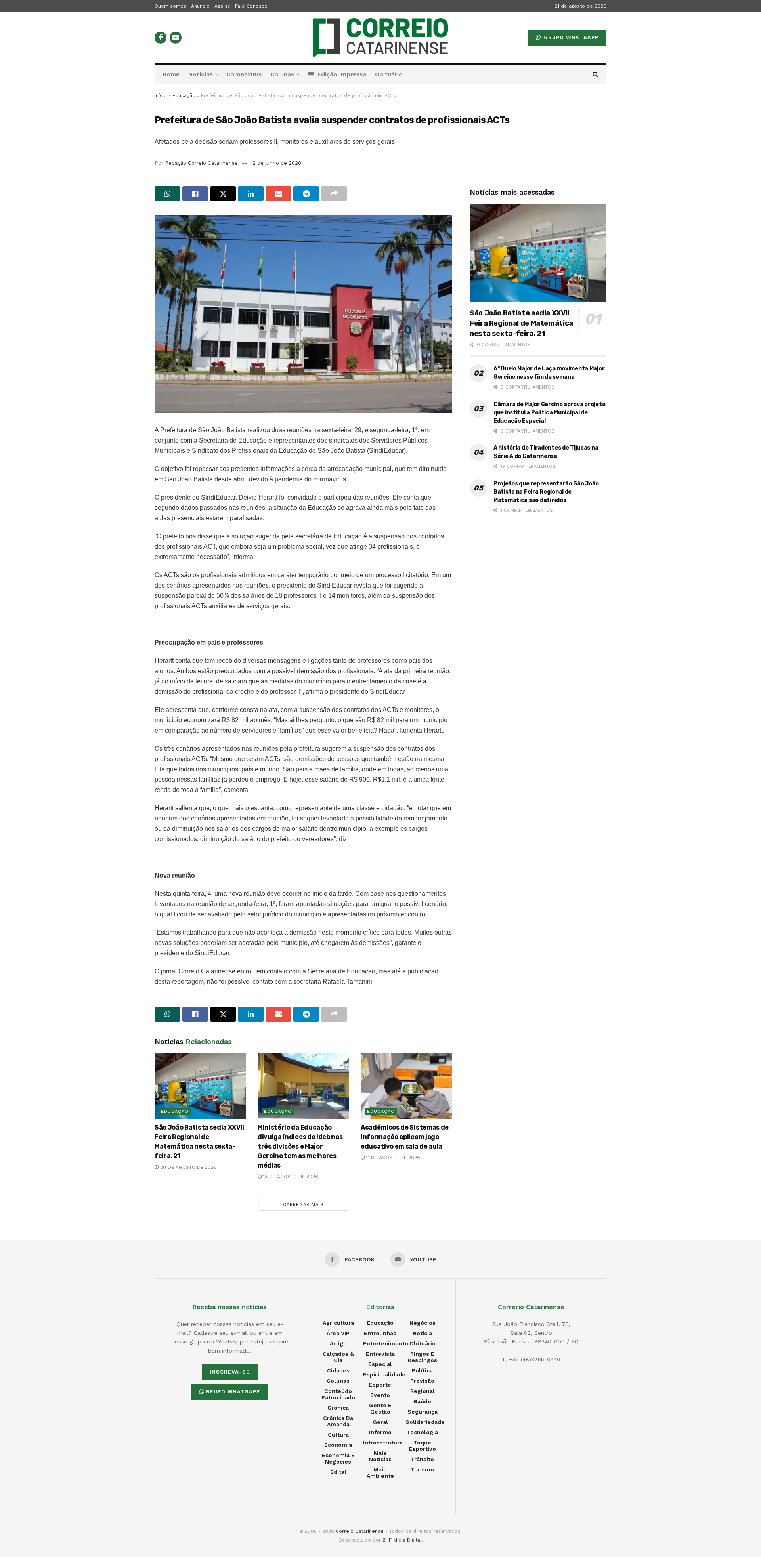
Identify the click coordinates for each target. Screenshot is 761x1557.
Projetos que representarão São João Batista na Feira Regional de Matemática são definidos (546, 492)
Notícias (200, 74)
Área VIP (338, 1333)
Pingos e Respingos (422, 1357)
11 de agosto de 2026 (392, 1157)
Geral (380, 1422)
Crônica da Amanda (338, 1421)
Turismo (422, 1469)
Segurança (422, 1411)
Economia (338, 1445)
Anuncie (200, 6)
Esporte (380, 1384)
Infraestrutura (383, 1442)
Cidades (338, 1370)
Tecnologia (422, 1432)
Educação (183, 95)
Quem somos (170, 6)
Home (171, 74)
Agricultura (338, 1323)
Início (161, 95)
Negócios (422, 1323)
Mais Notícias (380, 1456)
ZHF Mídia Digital (402, 1540)
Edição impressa (341, 74)
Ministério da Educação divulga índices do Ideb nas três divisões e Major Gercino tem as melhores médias (300, 1146)
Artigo (338, 1343)
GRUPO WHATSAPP (570, 37)
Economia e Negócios (338, 1458)
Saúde (422, 1401)
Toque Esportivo (422, 1445)
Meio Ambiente (380, 1472)
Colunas (282, 74)
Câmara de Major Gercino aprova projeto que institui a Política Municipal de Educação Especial (549, 412)
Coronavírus (244, 74)
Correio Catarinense (360, 1531)
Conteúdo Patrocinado (338, 1394)
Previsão (422, 1381)
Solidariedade (425, 1422)
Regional (422, 1391)
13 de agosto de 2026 (290, 1176)
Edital (338, 1472)
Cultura (338, 1434)
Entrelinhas (380, 1333)
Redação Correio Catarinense (201, 163)
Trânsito (422, 1459)
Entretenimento (385, 1343)
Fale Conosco (251, 6)
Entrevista (380, 1354)
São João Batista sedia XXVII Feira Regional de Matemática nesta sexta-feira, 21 (521, 323)
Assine (222, 6)
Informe (380, 1432)
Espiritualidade (384, 1374)
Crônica (338, 1407)
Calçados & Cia (338, 1357)
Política (422, 1370)
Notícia (422, 1333)
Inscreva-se (230, 1372)
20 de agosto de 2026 (188, 1167)
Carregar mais (303, 1204)
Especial (380, 1364)
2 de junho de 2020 (276, 163)
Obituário (389, 74)
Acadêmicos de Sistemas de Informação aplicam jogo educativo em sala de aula (405, 1137)
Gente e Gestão (380, 1408)
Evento (380, 1395)
